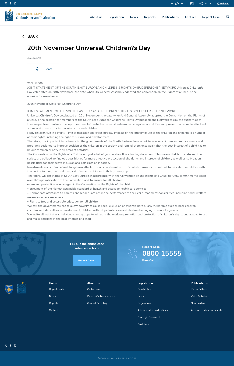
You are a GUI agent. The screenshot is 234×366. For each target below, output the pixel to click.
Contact (190, 17)
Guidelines (143, 324)
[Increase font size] (182, 3)
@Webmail (223, 3)
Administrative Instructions (153, 310)
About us (96, 17)
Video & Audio (199, 296)
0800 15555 (161, 253)
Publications (170, 17)
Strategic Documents (150, 317)
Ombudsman (94, 289)
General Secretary (97, 303)
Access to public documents (206, 310)
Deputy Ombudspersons (101, 296)
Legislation (116, 17)
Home (53, 283)
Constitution (144, 289)
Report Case (211, 17)
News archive (198, 303)
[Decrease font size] (172, 3)
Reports (150, 17)
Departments (56, 289)
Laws (141, 296)
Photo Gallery (199, 289)
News (134, 17)
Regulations (144, 303)
